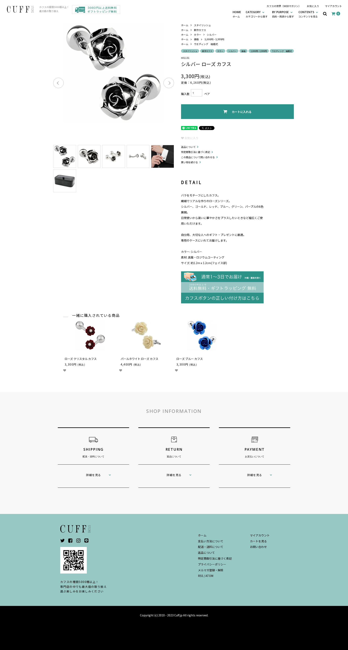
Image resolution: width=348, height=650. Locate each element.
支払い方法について (210, 541)
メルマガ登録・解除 (210, 570)
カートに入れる (242, 112)
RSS (200, 576)
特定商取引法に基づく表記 (195, 152)
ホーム (184, 25)
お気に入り (313, 6)
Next (169, 83)
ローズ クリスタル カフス (81, 359)
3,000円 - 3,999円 (214, 39)
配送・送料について (210, 547)
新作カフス (200, 30)
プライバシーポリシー (212, 564)
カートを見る (258, 541)
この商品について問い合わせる (198, 157)
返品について (188, 147)
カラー (197, 34)
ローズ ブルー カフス (189, 359)
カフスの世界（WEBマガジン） (284, 6)
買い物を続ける (189, 162)
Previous (58, 83)
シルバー (211, 34)
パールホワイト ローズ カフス (139, 359)
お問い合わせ (258, 547)
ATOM (209, 576)
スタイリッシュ (202, 25)
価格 (196, 39)
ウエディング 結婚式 (206, 44)
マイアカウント (333, 6)
